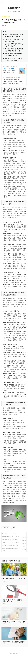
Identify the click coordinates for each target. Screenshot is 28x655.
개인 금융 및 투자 (6, 16)
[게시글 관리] (9, 528)
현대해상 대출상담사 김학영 (11, 79)
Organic (16, 653)
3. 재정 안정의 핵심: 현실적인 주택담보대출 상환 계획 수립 (14, 50)
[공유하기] (7, 528)
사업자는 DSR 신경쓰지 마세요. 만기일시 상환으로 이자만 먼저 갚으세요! (9, 71)
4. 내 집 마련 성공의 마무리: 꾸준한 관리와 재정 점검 (13, 55)
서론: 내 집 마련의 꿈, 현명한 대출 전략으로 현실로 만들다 (14, 35)
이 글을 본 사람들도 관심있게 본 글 (10, 561)
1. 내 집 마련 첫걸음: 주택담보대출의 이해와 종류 (14, 40)
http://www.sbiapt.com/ (9, 66)
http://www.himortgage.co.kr (10, 77)
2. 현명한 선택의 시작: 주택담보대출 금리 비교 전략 (14, 45)
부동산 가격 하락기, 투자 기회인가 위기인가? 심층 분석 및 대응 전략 (10, 540)
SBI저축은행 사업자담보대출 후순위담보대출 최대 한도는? (9, 69)
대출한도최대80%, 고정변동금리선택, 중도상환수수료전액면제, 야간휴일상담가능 (14, 82)
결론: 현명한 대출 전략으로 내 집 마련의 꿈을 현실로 (13, 59)
